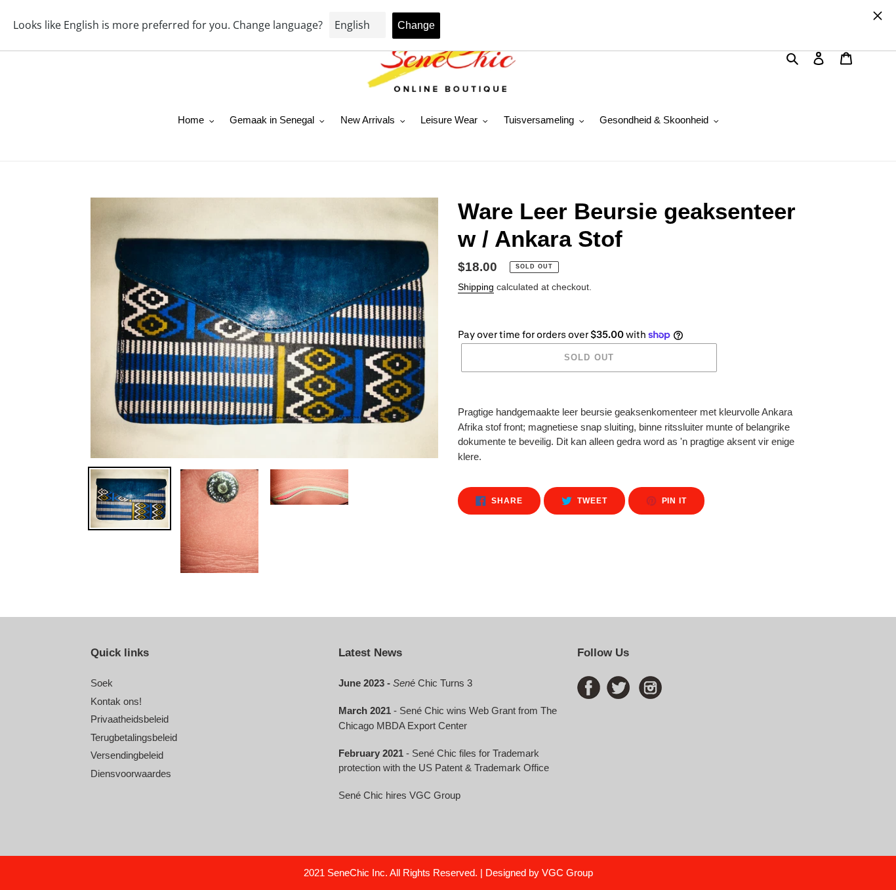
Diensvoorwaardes (131, 773)
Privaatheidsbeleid (130, 719)
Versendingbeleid (127, 755)
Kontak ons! (116, 701)
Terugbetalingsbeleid (134, 737)
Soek (102, 683)
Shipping (476, 287)
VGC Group (567, 872)
